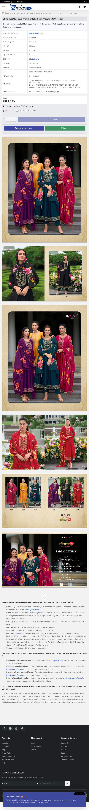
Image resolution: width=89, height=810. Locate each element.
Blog (3, 750)
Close (80, 794)
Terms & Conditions (8, 756)
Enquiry (66, 128)
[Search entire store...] (79, 6)
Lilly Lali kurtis (34, 59)
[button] (51, 119)
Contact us (19, 633)
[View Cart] (84, 6)
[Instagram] (10, 728)
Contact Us (64, 743)
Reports (63, 750)
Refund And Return (8, 760)
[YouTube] (16, 728)
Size (3, 111)
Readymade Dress (18, 13)
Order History (36, 746)
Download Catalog (25, 128)
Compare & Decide (67, 760)
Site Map (64, 746)
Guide (63, 753)
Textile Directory (66, 756)
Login (33, 743)
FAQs (4, 763)
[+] (15, 119)
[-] (6, 119)
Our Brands (5, 746)
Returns (33, 750)
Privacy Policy (43, 802)
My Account (36, 738)
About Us (5, 743)
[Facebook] (4, 728)
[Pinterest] (22, 728)
